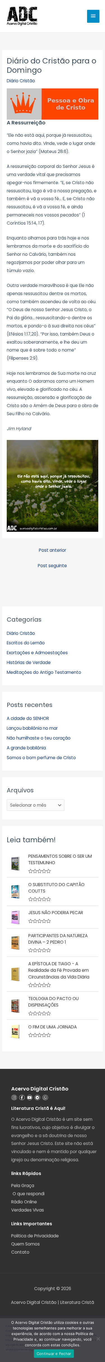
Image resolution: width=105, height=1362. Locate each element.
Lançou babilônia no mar (32, 728)
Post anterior (52, 550)
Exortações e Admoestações (37, 653)
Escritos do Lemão (26, 643)
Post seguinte (52, 566)
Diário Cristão (21, 81)
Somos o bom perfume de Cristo (41, 758)
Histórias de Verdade (29, 662)
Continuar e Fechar (54, 1353)
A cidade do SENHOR (28, 718)
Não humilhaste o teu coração (39, 738)
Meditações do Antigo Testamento (44, 672)
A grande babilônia (26, 748)
